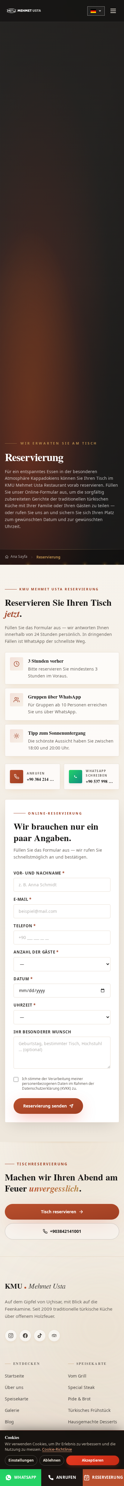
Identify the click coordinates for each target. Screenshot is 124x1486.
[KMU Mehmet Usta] (24, 10)
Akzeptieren (93, 1460)
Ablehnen (51, 1460)
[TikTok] (40, 1336)
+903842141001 (65, 1231)
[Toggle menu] (113, 11)
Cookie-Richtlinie (57, 1449)
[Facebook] (25, 1336)
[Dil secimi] (96, 11)
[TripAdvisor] (54, 1336)
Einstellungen (21, 1460)
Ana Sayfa (19, 556)
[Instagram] (11, 1336)
